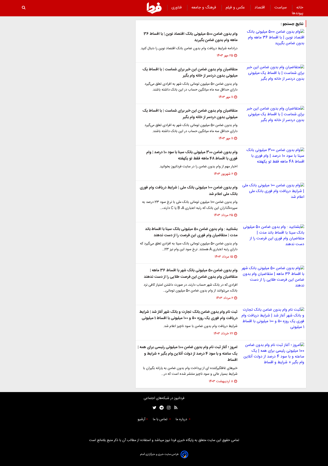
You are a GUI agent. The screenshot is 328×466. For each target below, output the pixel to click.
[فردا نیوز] (154, 8)
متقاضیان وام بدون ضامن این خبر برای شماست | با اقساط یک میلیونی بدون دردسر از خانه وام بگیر (189, 72)
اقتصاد (260, 7)
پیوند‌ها (297, 13)
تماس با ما (160, 419)
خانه (299, 7)
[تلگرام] (160, 408)
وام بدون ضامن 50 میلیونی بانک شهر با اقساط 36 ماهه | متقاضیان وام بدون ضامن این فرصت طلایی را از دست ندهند (190, 273)
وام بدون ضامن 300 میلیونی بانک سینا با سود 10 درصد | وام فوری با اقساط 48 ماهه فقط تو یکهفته (191, 155)
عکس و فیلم (236, 7)
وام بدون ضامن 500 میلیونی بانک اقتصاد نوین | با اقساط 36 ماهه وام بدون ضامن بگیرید (190, 37)
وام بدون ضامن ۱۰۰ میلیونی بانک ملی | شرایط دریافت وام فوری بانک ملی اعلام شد (188, 190)
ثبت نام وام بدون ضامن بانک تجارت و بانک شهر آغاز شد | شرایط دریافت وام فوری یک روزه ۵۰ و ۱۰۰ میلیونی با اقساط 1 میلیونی (188, 315)
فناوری (177, 7)
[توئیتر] (153, 408)
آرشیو (141, 419)
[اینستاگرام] (167, 408)
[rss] (174, 408)
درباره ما (182, 419)
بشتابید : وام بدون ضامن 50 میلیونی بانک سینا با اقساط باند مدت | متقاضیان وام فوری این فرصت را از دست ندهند (191, 232)
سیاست (281, 7)
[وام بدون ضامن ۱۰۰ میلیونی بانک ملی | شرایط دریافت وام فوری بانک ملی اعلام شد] (272, 191)
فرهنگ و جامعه (204, 7)
